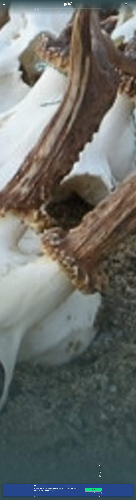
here (47, 490)
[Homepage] (68, 3)
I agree (93, 489)
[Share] (100, 481)
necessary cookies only (93, 493)
